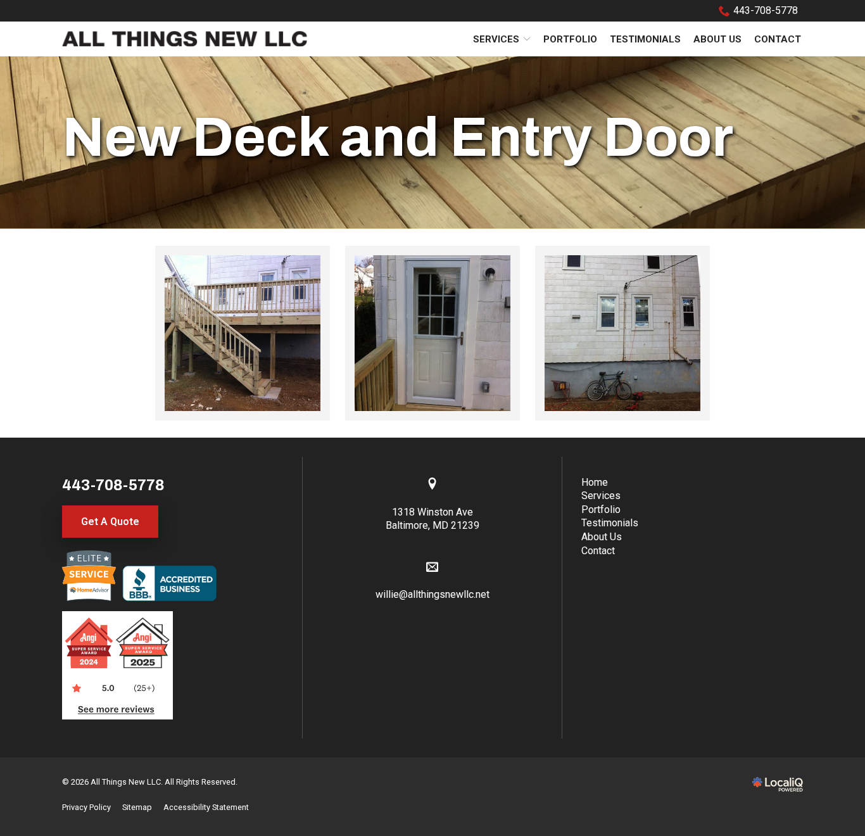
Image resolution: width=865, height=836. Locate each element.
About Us (717, 39)
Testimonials (645, 39)
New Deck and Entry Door (397, 137)
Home (594, 482)
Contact (777, 39)
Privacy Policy (86, 807)
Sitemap (137, 807)
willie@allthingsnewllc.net (432, 594)
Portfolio (570, 39)
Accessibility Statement (206, 807)
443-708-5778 (765, 10)
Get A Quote (110, 522)
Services (496, 39)
